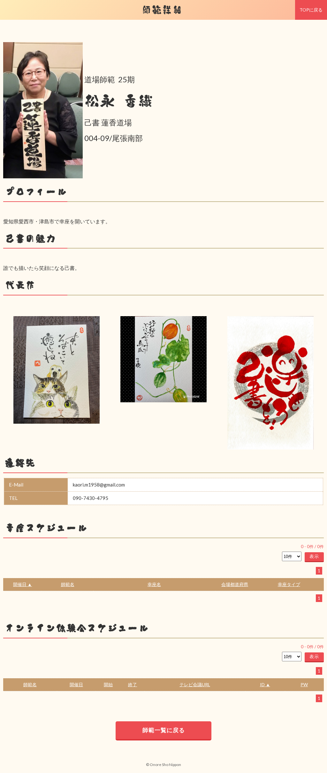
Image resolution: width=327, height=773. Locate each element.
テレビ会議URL (194, 684)
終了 (132, 684)
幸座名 (154, 584)
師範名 (67, 584)
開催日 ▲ (22, 584)
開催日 (76, 684)
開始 (108, 684)
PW (304, 684)
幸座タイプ (289, 584)
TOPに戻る (311, 9)
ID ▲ (265, 684)
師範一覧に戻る (163, 729)
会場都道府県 (234, 584)
